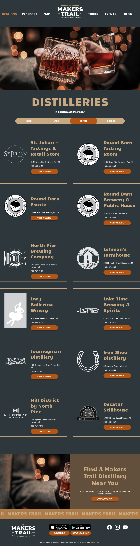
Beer (29, 121)
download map (80, 533)
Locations (8, 6)
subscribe (59, 533)
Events (110, 6)
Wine (56, 121)
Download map (105, 499)
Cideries (111, 121)
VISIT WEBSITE (44, 171)
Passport (29, 6)
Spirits (83, 121)
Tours (93, 6)
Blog (128, 6)
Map (47, 6)
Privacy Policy (95, 542)
